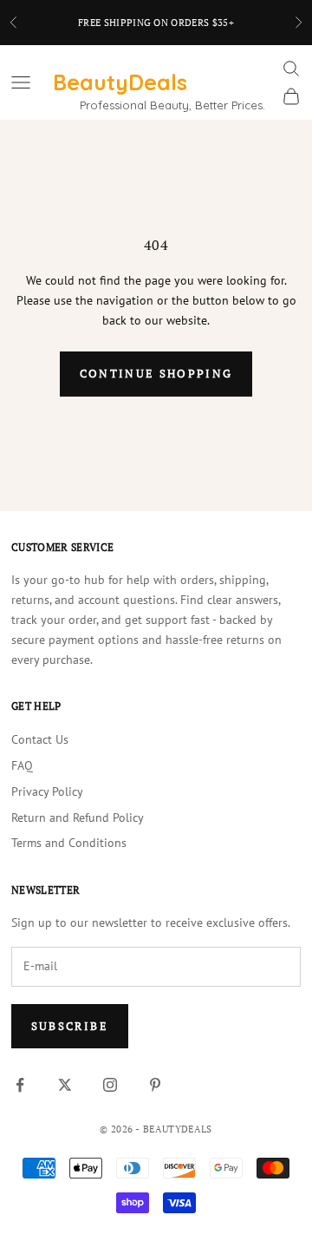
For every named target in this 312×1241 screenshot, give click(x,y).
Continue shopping (156, 373)
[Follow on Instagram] (110, 1084)
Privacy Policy (47, 791)
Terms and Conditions (69, 842)
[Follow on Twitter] (65, 1084)
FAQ (22, 765)
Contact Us (39, 739)
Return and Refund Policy (77, 817)
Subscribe (69, 1026)
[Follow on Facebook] (20, 1084)
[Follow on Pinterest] (155, 1084)
